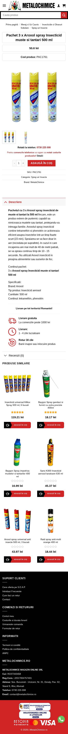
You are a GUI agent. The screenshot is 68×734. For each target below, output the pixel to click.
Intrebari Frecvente (12, 591)
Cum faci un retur (11, 595)
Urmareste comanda (12, 624)
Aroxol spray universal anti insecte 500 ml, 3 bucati (17, 540)
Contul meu (8, 616)
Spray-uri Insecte (39, 28)
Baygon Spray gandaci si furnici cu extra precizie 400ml (50, 405)
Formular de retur (11, 628)
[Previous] (7, 96)
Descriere (15, 202)
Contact (6, 599)
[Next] (60, 96)
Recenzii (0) (16, 355)
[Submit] (64, 15)
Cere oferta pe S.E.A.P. (13, 587)
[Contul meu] (58, 5)
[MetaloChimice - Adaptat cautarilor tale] (32, 5)
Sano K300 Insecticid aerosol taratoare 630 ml (50, 472)
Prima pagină (12, 24)
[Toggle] (5, 202)
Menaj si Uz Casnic (30, 24)
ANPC (5, 653)
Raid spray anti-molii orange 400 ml (50, 540)
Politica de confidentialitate (15, 649)
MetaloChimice (37, 182)
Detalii (40, 156)
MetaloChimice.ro (38, 729)
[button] (4, 5)
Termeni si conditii (11, 645)
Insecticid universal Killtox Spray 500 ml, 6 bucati (17, 403)
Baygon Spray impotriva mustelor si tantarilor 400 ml (17, 474)
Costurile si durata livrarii (14, 620)
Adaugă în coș (41, 163)
